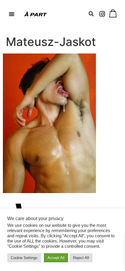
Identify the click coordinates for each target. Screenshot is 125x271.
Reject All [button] (81, 258)
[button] (11, 14)
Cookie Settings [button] (24, 258)
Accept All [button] (56, 258)
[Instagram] (102, 14)
